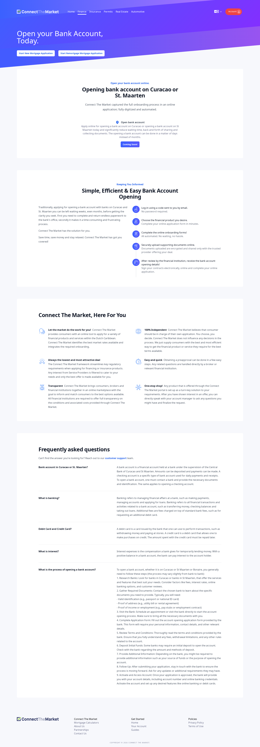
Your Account (138, 726)
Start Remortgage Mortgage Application (81, 53)
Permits (108, 11)
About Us (79, 726)
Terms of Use (195, 726)
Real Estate (122, 11)
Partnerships (81, 729)
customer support (116, 458)
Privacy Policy (196, 722)
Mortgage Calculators (86, 722)
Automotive (137, 11)
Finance (82, 11)
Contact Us (80, 733)
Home (71, 11)
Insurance (95, 11)
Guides (135, 729)
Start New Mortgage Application (36, 53)
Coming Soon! (130, 144)
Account (232, 11)
